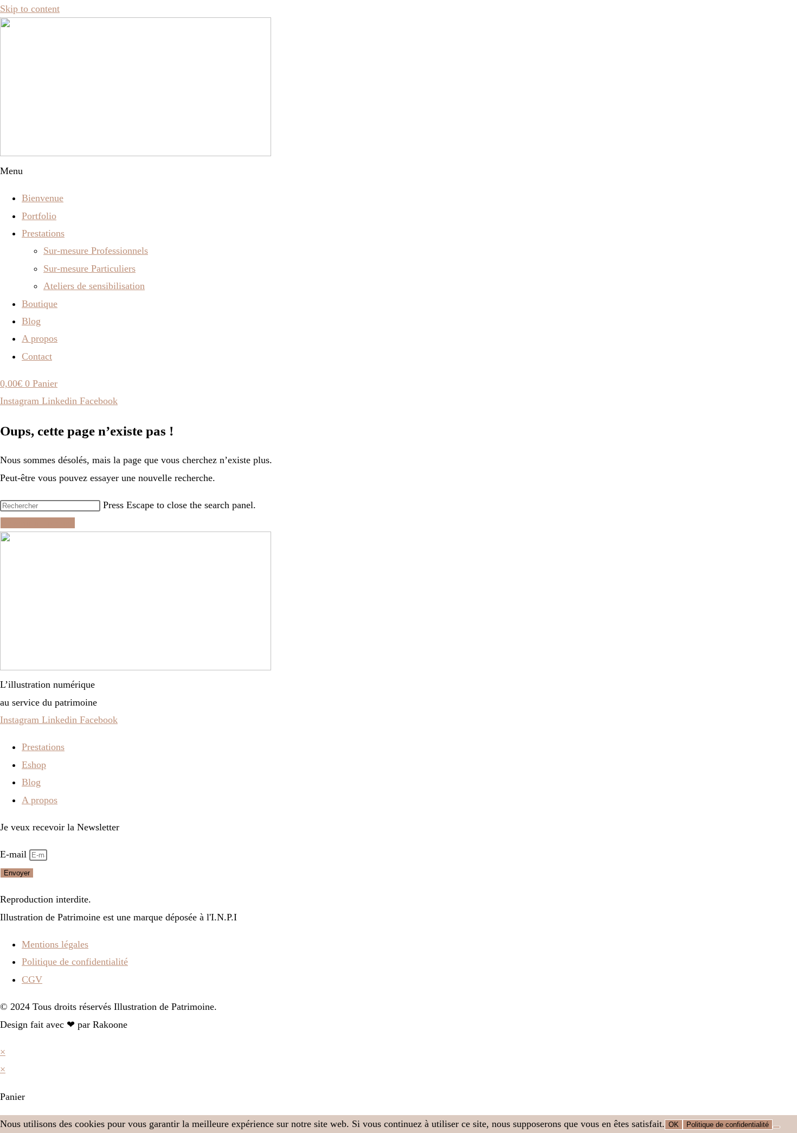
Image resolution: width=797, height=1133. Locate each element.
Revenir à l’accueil (38, 522)
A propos (39, 338)
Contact (37, 356)
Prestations (43, 233)
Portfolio (39, 215)
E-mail (14, 854)
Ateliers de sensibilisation (94, 285)
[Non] (776, 1127)
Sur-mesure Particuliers (89, 268)
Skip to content (30, 8)
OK (674, 1125)
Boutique (39, 303)
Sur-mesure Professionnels (95, 250)
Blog (31, 321)
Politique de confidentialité (727, 1125)
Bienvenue (42, 198)
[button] (398, 171)
